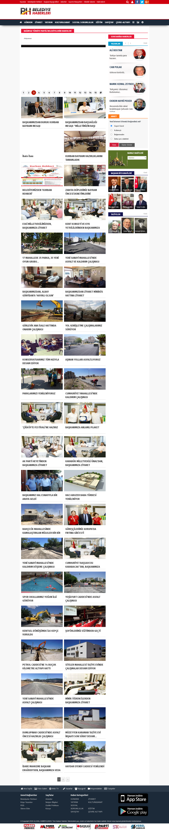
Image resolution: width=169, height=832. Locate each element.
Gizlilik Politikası (52, 805)
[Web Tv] (143, 22)
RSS (22, 805)
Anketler (64, 2)
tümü (145, 43)
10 (70, 92)
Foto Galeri (42, 788)
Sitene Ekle (25, 808)
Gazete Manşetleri (75, 2)
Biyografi (81, 788)
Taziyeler (111, 788)
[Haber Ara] (127, 2)
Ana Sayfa (27, 788)
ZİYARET (39, 22)
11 (75, 92)
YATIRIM (49, 22)
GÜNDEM (28, 22)
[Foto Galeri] (138, 22)
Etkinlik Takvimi (89, 2)
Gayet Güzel (119, 126)
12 (80, 92)
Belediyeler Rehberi (35, 2)
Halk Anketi (101, 2)
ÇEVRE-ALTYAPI (123, 22)
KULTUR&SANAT (62, 22)
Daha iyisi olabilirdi (121, 139)
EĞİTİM (99, 22)
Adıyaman (28, 38)
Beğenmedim (119, 135)
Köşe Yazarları (26, 802)
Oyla (114, 145)
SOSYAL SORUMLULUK (82, 22)
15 (96, 92)
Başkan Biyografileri (51, 2)
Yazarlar (23, 2)
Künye (48, 808)
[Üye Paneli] (132, 2)
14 (90, 92)
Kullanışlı (117, 130)
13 (85, 92)
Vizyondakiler (96, 788)
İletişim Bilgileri (52, 802)
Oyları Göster (127, 145)
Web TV (54, 788)
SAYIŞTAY (109, 22)
